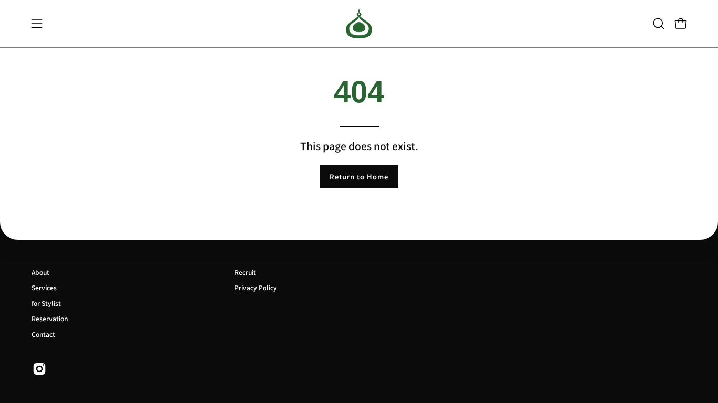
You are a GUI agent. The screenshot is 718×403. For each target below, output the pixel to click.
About (40, 272)
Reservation (50, 318)
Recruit (245, 272)
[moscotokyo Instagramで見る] (39, 369)
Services (44, 287)
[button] (659, 24)
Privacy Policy (255, 287)
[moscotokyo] (359, 23)
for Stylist (46, 303)
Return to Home (359, 177)
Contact (43, 334)
